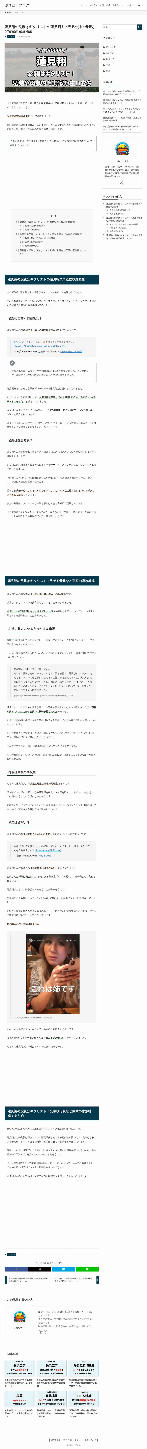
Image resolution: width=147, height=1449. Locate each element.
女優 (108, 71)
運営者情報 (55, 1440)
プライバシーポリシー (72, 1440)
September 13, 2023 (71, 351)
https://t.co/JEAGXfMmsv (26, 346)
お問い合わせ (90, 1440)
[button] (16, 1269)
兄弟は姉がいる (32, 246)
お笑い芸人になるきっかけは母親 (40, 238)
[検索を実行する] (139, 27)
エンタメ (11, 36)
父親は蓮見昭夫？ (33, 229)
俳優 (108, 65)
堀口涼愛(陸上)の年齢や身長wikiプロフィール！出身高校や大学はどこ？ (121, 128)
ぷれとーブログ (17, 5)
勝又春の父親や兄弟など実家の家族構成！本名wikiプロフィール (122, 101)
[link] (40, 1332)
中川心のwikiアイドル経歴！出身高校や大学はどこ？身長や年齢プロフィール (122, 110)
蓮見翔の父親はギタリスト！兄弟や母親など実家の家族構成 (51, 234)
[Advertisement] (51, 180)
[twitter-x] (45, 1332)
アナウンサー (112, 47)
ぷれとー (19, 1328)
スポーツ (110, 59)
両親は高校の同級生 (34, 242)
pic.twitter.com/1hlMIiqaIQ (48, 850)
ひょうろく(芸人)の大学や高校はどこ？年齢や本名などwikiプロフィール (122, 92)
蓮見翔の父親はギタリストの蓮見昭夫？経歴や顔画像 (47, 221)
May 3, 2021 (45, 855)
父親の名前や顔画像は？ (36, 225)
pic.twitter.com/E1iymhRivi (52, 346)
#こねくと (19, 342)
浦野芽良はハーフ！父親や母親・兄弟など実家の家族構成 (122, 119)
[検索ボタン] (139, 5)
